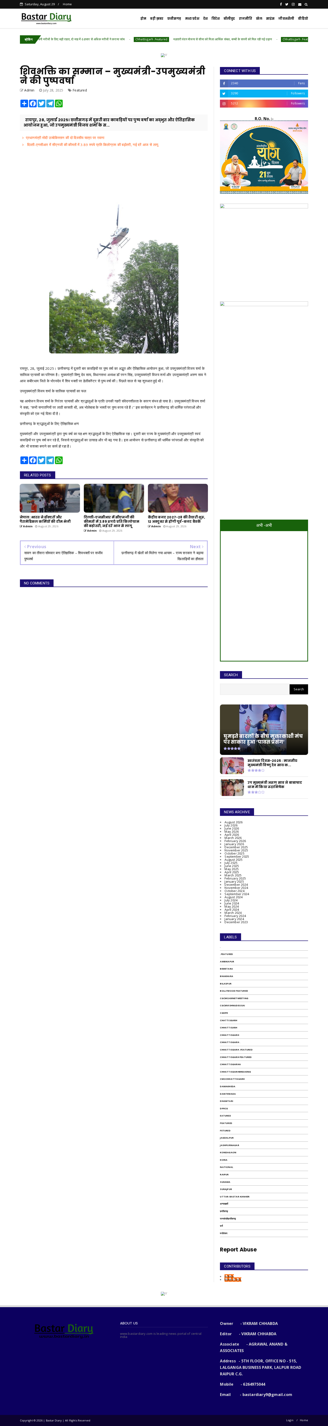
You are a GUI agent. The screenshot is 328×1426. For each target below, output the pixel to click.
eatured (225, 1115)
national (226, 1167)
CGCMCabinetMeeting (234, 998)
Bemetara (226, 968)
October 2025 (234, 853)
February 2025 (235, 878)
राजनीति (245, 18)
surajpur (226, 1189)
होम (143, 18)
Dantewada (228, 1093)
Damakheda (227, 1086)
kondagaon (228, 1152)
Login (289, 1420)
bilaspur (225, 983)
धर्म (221, 1225)
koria (223, 1159)
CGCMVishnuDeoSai (232, 1005)
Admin (229, 1276)
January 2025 (234, 881)
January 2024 (234, 919)
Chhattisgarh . (230, 1042)
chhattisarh (228, 1027)
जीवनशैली (286, 18)
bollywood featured (234, 990)
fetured (225, 1130)
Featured (80, 90)
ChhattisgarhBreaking (235, 1071)
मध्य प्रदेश (192, 18)
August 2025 (234, 859)
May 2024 (232, 906)
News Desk (233, 1279)
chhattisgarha (230, 1064)
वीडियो (303, 18)
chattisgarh (228, 1020)
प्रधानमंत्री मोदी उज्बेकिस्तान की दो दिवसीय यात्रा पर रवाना (65, 137)
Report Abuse (238, 1249)
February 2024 (235, 916)
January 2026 (234, 844)
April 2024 (232, 909)
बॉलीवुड (229, 18)
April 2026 (232, 834)
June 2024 (232, 903)
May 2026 (232, 831)
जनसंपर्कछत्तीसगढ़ (228, 1218)
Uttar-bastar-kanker (234, 1196)
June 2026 (232, 828)
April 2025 (232, 872)
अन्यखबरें (224, 1203)
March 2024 (233, 912)
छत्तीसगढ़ (224, 1211)
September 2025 (237, 856)
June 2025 (232, 866)
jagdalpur (227, 1137)
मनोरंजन (223, 1233)
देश (205, 18)
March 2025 (233, 875)
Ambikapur (227, 961)
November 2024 (236, 888)
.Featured (226, 954)
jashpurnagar (229, 1145)
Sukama (225, 1181)
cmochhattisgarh (232, 1078)
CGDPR (224, 1012)
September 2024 (237, 894)
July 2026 (231, 825)
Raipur (224, 1174)
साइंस (270, 18)
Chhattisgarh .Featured (113, 39)
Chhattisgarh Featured (236, 1057)
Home (67, 4)
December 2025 (236, 847)
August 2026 (234, 822)
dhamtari (226, 1101)
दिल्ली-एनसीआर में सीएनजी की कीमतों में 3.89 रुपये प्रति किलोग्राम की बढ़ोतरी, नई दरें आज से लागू (92, 144)
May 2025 (232, 869)
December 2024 (236, 884)
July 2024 (231, 900)
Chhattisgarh (229, 1035)
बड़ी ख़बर (156, 18)
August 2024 (234, 897)
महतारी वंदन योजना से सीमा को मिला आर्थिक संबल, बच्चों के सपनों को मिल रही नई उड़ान (183, 39)
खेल (259, 18)
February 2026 (235, 841)
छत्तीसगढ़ (174, 18)
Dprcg (224, 1108)
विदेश (216, 18)
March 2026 (233, 838)
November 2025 (236, 850)
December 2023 (236, 922)
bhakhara (226, 976)
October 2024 (234, 891)
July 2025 (231, 863)
